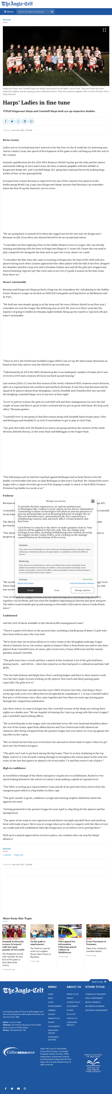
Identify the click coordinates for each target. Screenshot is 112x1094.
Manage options (82, 590)
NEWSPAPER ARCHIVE (53, 1031)
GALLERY (51, 1014)
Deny (56, 590)
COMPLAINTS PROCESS (72, 1023)
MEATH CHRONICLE (93, 1002)
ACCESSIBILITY (72, 1006)
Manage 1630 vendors (26, 583)
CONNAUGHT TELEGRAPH (95, 994)
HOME (50, 994)
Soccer (7, 19)
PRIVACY (70, 998)
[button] (93, 501)
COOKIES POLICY (73, 1002)
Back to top (97, 981)
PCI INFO (70, 1010)
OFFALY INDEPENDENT (94, 998)
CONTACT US (72, 1018)
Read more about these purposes (82, 583)
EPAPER (51, 1022)
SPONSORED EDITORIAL (53, 1038)
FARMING (52, 1010)
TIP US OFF (71, 1014)
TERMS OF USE (73, 994)
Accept (30, 590)
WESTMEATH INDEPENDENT (96, 1010)
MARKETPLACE (54, 1018)
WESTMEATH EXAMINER (94, 1006)
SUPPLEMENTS (54, 1026)
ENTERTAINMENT (55, 1006)
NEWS (50, 998)
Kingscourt (18, 855)
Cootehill (7, 855)
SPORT (51, 1002)
